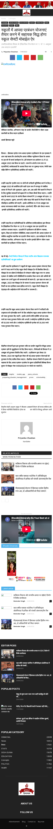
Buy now (41, 822)
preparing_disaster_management (14, 377)
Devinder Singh (19, 601)
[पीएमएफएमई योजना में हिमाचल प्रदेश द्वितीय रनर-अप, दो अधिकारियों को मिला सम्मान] (7, 491)
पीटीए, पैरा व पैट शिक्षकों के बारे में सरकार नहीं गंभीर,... (32, 706)
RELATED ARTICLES (11, 453)
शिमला (17, 25)
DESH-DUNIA (14, 23)
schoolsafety (40, 377)
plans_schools (33, 374)
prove (31, 377)
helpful (11, 374)
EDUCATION (24, 23)
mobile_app (21, 374)
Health (32, 23)
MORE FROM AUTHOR (12, 457)
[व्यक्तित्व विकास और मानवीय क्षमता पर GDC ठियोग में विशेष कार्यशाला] (7, 466)
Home (3, 19)
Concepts (4, 23)
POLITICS (5, 25)
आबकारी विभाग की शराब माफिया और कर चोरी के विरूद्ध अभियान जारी (39, 408)
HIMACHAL (39, 23)
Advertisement (14, 822)
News (46, 23)
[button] (49, 12)
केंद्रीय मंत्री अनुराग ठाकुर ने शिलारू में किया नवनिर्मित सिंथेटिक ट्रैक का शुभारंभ (13, 409)
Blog (23, 822)
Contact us (32, 822)
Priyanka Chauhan (11, 52)
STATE (12, 25)
